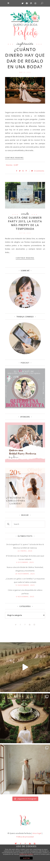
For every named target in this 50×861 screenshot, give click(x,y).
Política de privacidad (25, 837)
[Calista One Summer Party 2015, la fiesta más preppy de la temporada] (25, 195)
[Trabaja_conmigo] (25, 353)
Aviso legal (37, 833)
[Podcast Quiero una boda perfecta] (25, 407)
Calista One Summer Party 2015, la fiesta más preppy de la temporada (25, 223)
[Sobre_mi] (25, 307)
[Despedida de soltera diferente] (25, 461)
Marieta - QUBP (12, 165)
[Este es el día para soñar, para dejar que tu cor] (25, 718)
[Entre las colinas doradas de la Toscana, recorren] (25, 667)
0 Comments (39, 171)
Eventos (25, 213)
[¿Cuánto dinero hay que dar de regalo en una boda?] (25, 90)
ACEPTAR (26, 858)
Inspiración (25, 43)
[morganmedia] (25, 826)
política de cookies (26, 854)
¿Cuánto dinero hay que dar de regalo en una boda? (25, 58)
